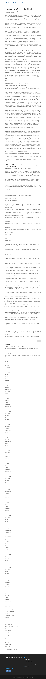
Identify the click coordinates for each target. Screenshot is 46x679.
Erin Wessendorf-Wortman (11, 11)
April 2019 (7, 484)
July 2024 (6, 393)
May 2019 (6, 482)
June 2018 (7, 499)
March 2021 (7, 448)
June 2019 (7, 480)
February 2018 (7, 506)
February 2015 (7, 562)
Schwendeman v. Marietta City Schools (18, 9)
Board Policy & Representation (29, 11)
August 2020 (7, 458)
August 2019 (7, 478)
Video (6, 633)
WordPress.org (7, 646)
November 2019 (8, 473)
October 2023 (7, 409)
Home (26, 657)
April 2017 (7, 525)
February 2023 (7, 422)
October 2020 (7, 454)
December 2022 (8, 426)
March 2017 (7, 526)
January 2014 (7, 580)
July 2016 (6, 539)
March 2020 (7, 465)
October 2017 (7, 513)
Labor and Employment (9, 12)
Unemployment (8, 632)
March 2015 (7, 560)
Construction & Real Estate (10, 609)
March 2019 (7, 486)
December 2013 (8, 582)
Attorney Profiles (28, 661)
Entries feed (7, 642)
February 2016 (7, 547)
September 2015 (8, 554)
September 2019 (8, 476)
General (37, 11)
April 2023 (7, 419)
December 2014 (8, 564)
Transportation (8, 630)
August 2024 (7, 391)
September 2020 (8, 456)
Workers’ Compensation (9, 635)
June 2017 (7, 521)
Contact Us (27, 666)
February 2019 (7, 487)
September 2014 (8, 567)
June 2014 (7, 573)
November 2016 (8, 532)
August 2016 (7, 538)
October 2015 (7, 552)
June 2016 (7, 541)
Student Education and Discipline (11, 626)
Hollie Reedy (8, 168)
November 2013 (8, 584)
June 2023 (7, 415)
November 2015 (8, 551)
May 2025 (6, 376)
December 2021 (8, 435)
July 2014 (6, 571)
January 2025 (7, 383)
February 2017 (7, 528)
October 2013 (7, 586)
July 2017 (6, 519)
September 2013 (8, 588)
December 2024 (8, 385)
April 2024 (7, 398)
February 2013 (7, 597)
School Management (9, 622)
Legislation (7, 617)
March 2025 (7, 380)
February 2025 (7, 382)
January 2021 (7, 452)
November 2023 (8, 408)
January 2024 (7, 404)
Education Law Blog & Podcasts (31, 664)
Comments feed (8, 644)
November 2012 (8, 603)
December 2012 (8, 601)
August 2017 (7, 517)
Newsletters (7, 619)
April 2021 (7, 447)
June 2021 (7, 445)
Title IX (6, 628)
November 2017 (8, 512)
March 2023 (7, 421)
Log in (6, 640)
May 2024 (6, 396)
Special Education (8, 624)
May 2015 (6, 556)
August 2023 (7, 413)
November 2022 (8, 428)
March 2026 (7, 365)
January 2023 (7, 424)
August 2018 (7, 497)
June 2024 (7, 395)
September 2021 (8, 441)
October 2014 (7, 565)
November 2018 (8, 493)
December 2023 (8, 406)
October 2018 (7, 495)
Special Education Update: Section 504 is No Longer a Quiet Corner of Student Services (22, 350)
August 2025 (7, 372)
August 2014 (7, 569)
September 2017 (8, 515)
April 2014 (7, 575)
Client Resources (28, 663)
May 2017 (6, 523)
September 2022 (8, 430)
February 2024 (7, 402)
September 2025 (8, 370)
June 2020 (7, 460)
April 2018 (7, 502)
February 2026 (7, 367)
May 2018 (6, 500)
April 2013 (7, 595)
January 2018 (7, 508)
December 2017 (8, 510)
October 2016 (7, 534)
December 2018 (8, 491)
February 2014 (7, 578)
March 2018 (7, 504)
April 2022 (7, 434)
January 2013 (7, 599)
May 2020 (6, 461)
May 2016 (6, 543)
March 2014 (7, 577)
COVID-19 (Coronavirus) (22, 168)
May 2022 (6, 432)
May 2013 (6, 593)
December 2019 (8, 471)
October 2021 (7, 439)
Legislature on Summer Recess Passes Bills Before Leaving (16, 346)
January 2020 (7, 469)
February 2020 (7, 467)
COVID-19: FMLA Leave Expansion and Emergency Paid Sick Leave (22, 165)
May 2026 (6, 363)
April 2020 (7, 463)
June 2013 (7, 591)
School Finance (8, 620)
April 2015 (7, 558)
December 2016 (8, 530)
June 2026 (7, 361)
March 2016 (7, 545)
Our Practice (27, 659)
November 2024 (8, 387)
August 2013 (7, 590)
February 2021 (7, 450)
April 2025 (7, 378)
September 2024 (8, 389)
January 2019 (7, 489)
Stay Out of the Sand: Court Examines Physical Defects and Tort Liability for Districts (21, 348)
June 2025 (7, 374)
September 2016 (8, 536)
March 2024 (7, 400)
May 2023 (6, 417)
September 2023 (8, 411)
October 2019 (7, 474)
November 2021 (8, 437)
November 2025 (8, 369)
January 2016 (7, 549)
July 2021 (6, 443)
